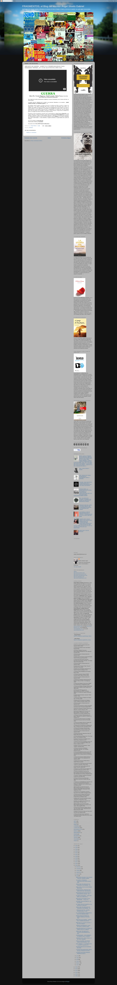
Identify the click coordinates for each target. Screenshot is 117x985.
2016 (76, 863)
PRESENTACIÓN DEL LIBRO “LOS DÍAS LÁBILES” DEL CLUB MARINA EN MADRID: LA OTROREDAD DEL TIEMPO (85, 507)
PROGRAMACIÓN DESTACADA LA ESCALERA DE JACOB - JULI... (83, 893)
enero (77, 964)
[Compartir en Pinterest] (50, 126)
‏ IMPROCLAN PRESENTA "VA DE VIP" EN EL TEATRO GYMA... (83, 926)
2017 (76, 861)
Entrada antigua (66, 138)
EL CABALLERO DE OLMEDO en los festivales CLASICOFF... (84, 905)
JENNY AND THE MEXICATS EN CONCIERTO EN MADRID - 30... (83, 885)
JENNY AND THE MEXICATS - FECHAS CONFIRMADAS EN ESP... (83, 932)
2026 (76, 845)
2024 (76, 849)
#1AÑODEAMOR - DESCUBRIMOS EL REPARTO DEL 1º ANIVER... (83, 936)
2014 (76, 967)
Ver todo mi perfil (77, 566)
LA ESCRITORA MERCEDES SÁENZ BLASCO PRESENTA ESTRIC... (84, 950)
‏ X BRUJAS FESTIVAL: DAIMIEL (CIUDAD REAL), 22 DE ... (83, 911)
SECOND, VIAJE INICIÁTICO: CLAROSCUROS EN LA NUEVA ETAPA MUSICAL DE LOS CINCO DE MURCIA (85, 484)
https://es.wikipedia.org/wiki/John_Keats (82, 639)
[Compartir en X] (48, 126)
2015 (76, 865)
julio (77, 875)
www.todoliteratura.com (79, 630)
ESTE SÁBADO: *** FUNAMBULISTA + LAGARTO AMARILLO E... (84, 944)
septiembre (78, 872)
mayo (77, 957)
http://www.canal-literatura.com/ (80, 575)
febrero (78, 962)
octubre (78, 870)
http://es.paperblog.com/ (79, 576)
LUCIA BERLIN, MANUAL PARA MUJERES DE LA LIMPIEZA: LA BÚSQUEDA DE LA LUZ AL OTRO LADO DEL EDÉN (85, 514)
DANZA (75, 824)
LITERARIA (76, 826)
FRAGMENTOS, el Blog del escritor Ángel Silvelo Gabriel (53, 6)
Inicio (49, 138)
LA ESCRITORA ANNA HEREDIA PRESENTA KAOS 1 (83, 953)
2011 (76, 972)
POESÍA (75, 834)
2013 (76, 968)
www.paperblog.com (78, 628)
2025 (76, 847)
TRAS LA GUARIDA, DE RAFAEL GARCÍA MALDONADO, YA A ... (83, 942)
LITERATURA (77, 827)
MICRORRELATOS (78, 829)
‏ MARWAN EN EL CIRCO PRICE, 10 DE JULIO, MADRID (83, 939)
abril (77, 959)
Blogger (67, 981)
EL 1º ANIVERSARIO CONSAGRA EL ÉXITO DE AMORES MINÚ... (84, 913)
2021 (76, 854)
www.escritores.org (78, 626)
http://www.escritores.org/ (79, 572)
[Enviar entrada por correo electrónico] (43, 125)
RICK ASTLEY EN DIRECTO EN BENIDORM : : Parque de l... (83, 899)
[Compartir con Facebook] (49, 126)
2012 (76, 970)
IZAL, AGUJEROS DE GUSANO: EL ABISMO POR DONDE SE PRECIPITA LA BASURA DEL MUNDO (85, 500)
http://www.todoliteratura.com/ (80, 578)
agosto (77, 874)
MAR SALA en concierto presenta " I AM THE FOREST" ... (83, 923)
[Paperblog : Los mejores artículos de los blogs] (77, 450)
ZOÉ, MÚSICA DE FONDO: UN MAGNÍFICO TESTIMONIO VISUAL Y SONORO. (85, 477)
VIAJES (75, 840)
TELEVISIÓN (76, 839)
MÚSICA (31, 127)
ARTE (75, 821)
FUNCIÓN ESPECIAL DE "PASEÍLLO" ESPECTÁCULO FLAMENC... (84, 929)
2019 (76, 858)
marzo (77, 961)
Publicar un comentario (31, 132)
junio (77, 955)
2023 (76, 851)
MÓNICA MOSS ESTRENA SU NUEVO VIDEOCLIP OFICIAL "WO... (83, 917)
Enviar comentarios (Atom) (36, 140)
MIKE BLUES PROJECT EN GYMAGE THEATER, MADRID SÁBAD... (84, 878)
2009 (76, 975)
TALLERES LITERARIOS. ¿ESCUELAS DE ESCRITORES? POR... (83, 881)
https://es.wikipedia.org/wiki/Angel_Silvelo (82, 636)
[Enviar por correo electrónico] (45, 126)
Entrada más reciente (31, 138)
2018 (76, 860)
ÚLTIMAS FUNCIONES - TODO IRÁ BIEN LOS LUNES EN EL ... (83, 896)
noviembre (78, 868)
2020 (76, 856)
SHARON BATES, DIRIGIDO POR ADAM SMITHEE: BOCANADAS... (83, 890)
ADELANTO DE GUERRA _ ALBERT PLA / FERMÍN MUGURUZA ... (84, 920)
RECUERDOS (77, 835)
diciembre (78, 866)
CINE (75, 822)
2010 (76, 974)
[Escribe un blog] (46, 126)
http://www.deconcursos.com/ (80, 574)
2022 (76, 852)
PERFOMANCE (77, 832)
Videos (75, 571)
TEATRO (76, 837)
